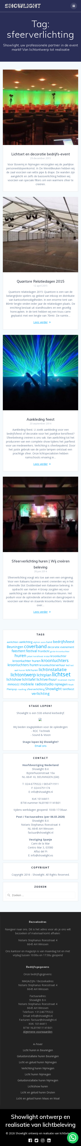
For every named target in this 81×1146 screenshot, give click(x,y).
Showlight (53, 688)
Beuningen (15, 647)
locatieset (62, 680)
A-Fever (38, 1044)
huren (20, 655)
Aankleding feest (40, 419)
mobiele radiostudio (37, 684)
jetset (30, 656)
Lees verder (40, 322)
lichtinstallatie (53, 669)
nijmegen (61, 684)
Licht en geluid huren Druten (38, 1092)
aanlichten (12, 642)
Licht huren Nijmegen (38, 1074)
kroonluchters (55, 660)
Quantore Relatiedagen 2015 (40, 281)
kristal (47, 656)
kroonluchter (58, 656)
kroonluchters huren (23, 665)
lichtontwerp (23, 675)
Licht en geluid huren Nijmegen (38, 1062)
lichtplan (44, 674)
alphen (36, 642)
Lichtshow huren (38, 1086)
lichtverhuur (46, 679)
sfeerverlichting (35, 689)
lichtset (61, 674)
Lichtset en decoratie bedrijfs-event (40, 154)
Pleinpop (12, 689)
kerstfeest (38, 656)
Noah (71, 684)
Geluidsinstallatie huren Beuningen (38, 1056)
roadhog (22, 689)
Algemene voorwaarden (37, 1031)
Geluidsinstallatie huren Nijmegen (38, 1080)
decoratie (53, 647)
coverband (35, 646)
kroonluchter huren (26, 661)
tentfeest (68, 689)
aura (43, 642)
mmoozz (14, 684)
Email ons (41, 746)
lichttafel (29, 679)
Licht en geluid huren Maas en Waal (38, 1098)
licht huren (32, 670)
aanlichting (26, 642)
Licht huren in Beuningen (38, 1050)
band (49, 642)
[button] (72, 1137)
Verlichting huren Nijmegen (37, 1068)
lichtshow (13, 679)
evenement (67, 647)
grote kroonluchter (60, 651)
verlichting (41, 693)
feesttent (18, 651)
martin (71, 680)
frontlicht (44, 651)
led (68, 665)
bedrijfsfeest (63, 641)
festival (31, 651)
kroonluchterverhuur (52, 665)
